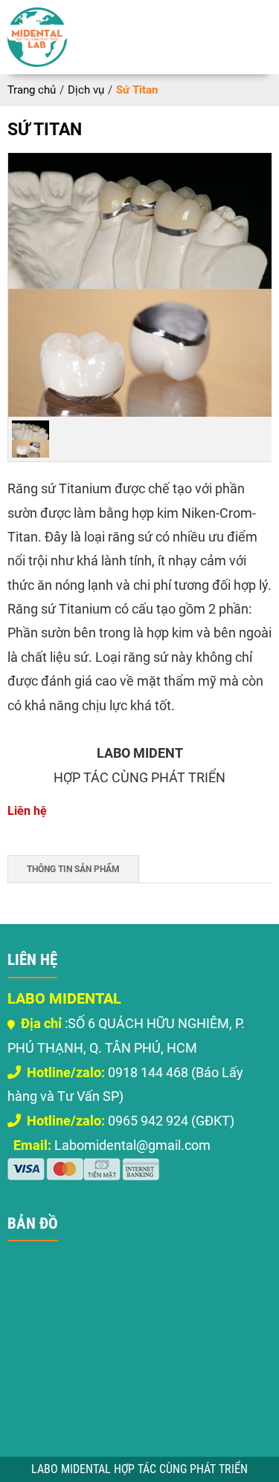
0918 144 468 (107, 1072)
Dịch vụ (86, 90)
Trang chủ (31, 90)
